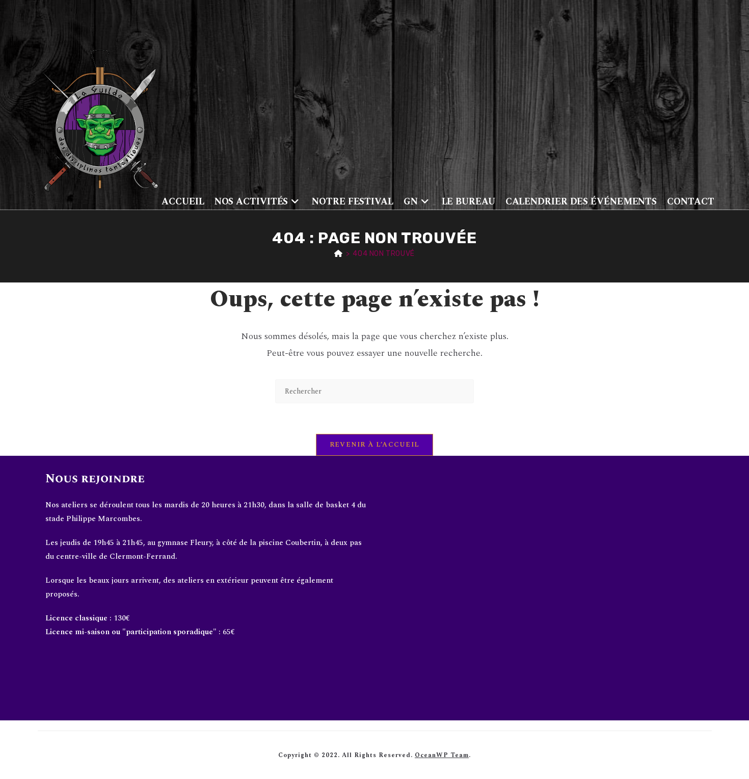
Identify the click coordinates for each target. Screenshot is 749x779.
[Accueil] (338, 253)
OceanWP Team (442, 755)
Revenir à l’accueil (375, 444)
